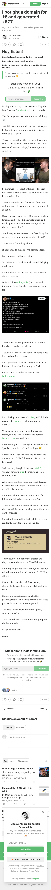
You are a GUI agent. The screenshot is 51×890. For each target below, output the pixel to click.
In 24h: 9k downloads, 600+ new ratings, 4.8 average (17, 796)
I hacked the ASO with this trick (17, 790)
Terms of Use (38, 675)
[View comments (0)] (14, 44)
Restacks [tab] (20, 727)
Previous (10, 709)
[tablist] (14, 727)
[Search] (46, 761)
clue (22, 472)
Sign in (45, 4)
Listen (45, 37)
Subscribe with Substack (27, 859)
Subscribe (35, 4)
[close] (43, 812)
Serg (33, 417)
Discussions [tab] (23, 761)
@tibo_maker (22, 282)
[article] (25, 775)
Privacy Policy (34, 871)
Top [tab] (5, 761)
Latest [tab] (12, 761)
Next (42, 709)
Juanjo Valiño (15, 36)
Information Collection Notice (30, 677)
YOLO (38, 468)
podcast (22, 110)
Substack (12, 884)
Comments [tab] (8, 727)
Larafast (17, 421)
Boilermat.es (8, 376)
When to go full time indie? (17, 768)
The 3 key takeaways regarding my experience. (18, 773)
